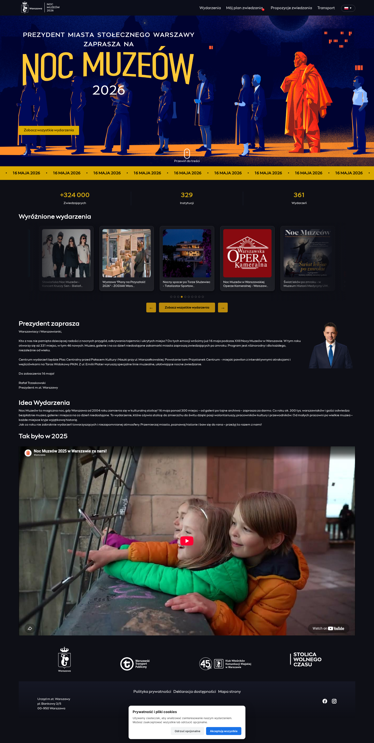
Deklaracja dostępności (194, 692)
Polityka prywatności (152, 692)
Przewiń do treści (187, 161)
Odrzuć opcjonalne (187, 731)
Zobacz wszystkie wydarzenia (49, 130)
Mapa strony (229, 692)
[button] (171, 297)
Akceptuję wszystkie (223, 731)
